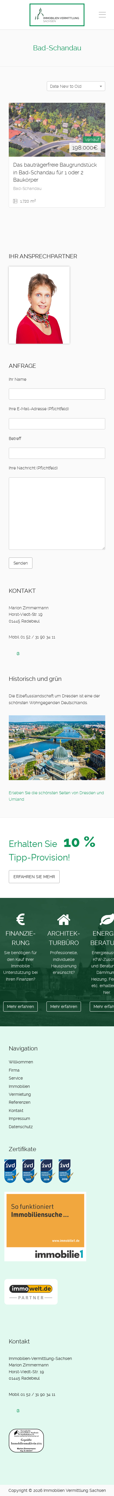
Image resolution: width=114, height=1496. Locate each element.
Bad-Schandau (27, 188)
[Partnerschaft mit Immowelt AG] (32, 1296)
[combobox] (76, 86)
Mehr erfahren (20, 1006)
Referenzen (19, 1102)
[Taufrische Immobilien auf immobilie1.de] (46, 1231)
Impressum (19, 1118)
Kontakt (16, 1110)
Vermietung (20, 1094)
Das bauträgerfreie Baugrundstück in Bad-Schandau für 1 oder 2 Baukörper (55, 172)
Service (16, 1078)
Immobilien (19, 1086)
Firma (14, 1070)
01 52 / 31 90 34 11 (37, 1394)
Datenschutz (21, 1126)
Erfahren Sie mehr (34, 876)
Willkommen (21, 1062)
